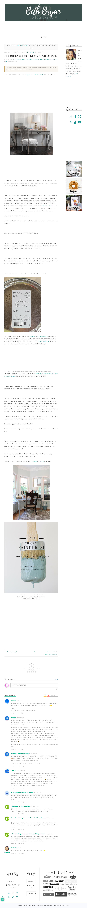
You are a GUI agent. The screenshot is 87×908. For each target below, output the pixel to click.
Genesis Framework (47, 905)
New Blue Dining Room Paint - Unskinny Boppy (28, 818)
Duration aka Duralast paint (38, 336)
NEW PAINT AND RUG (38, 461)
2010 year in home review (20, 806)
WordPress (56, 905)
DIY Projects (17, 59)
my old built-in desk (42, 341)
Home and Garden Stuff (29, 59)
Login (56, 679)
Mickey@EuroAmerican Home (22, 792)
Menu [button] (45, 37)
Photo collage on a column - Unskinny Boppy (27, 834)
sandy (13, 717)
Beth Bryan (43, 13)
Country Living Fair (48, 206)
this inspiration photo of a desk (33, 75)
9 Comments (39, 52)
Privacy (67, 905)
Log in (62, 905)
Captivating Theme (34, 905)
